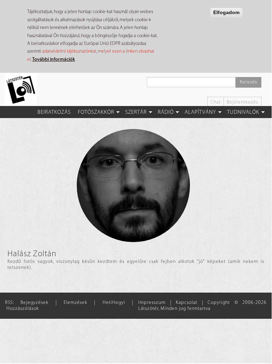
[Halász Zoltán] (133, 185)
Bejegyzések (34, 302)
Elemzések (75, 302)
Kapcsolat (186, 302)
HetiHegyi (114, 302)
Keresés (248, 82)
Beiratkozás (54, 112)
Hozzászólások (22, 308)
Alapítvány (200, 112)
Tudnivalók (243, 112)
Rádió (166, 112)
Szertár (136, 112)
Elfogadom (226, 12)
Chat (215, 102)
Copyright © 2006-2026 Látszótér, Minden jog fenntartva (202, 305)
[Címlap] (23, 89)
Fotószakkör (96, 112)
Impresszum (152, 302)
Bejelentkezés (242, 102)
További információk (53, 59)
